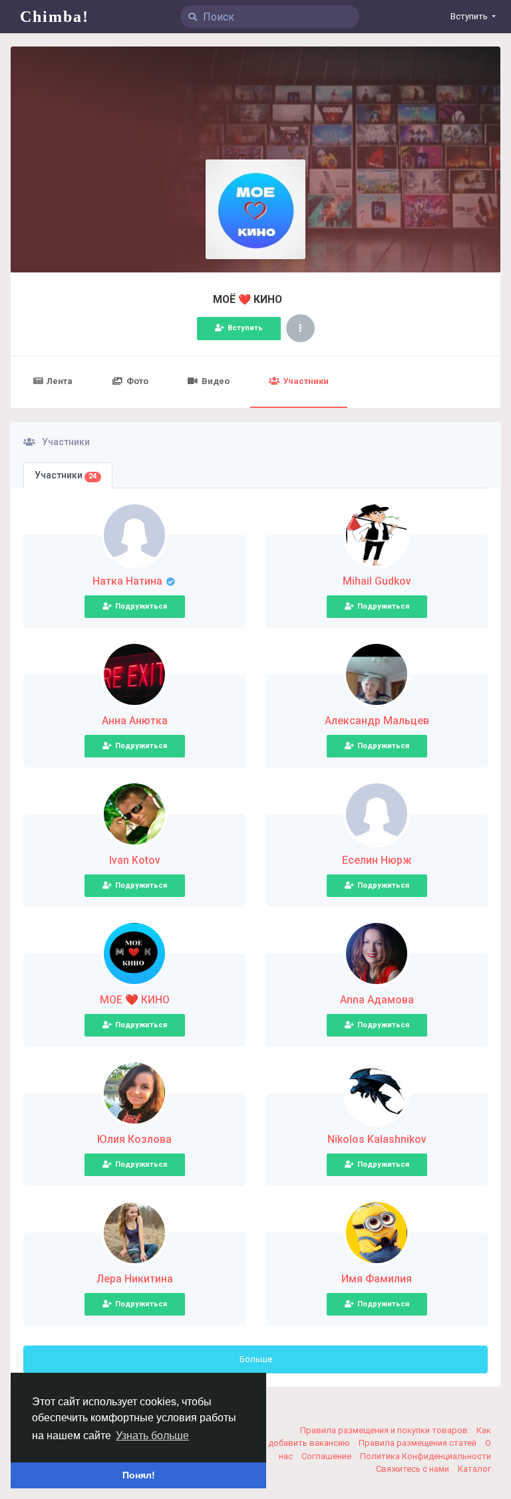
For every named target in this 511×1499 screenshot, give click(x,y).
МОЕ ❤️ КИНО (135, 999)
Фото (137, 381)
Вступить (245, 328)
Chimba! (54, 16)
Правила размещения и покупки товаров (385, 1430)
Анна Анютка (135, 720)
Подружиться (141, 606)
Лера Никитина (134, 1278)
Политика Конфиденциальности (425, 1456)
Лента (60, 381)
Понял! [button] (138, 1475)
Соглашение (327, 1456)
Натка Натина (128, 581)
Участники (306, 381)
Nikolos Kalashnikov (376, 1139)
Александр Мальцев (377, 720)
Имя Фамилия (376, 1278)
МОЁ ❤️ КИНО (249, 300)
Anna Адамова (377, 999)
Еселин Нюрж (376, 860)
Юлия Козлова (134, 1139)
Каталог (474, 1469)
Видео (216, 381)
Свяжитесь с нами (413, 1469)
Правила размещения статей (418, 1443)
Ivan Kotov (134, 860)
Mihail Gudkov (377, 581)
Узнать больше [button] (152, 1435)
